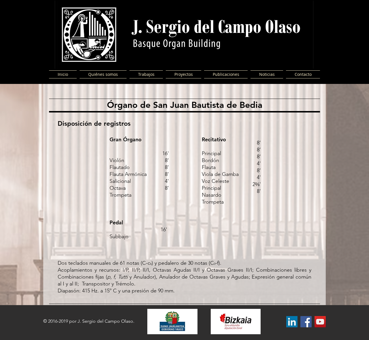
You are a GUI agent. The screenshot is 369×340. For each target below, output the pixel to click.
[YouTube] (320, 321)
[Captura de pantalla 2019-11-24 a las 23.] (292, 321)
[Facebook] (306, 321)
